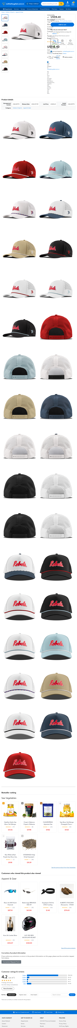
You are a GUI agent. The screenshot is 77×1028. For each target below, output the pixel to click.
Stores (22, 1023)
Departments (8, 9)
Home (3, 12)
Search (72, 995)
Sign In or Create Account (22, 1012)
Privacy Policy (63, 1023)
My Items (68, 9)
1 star (24, 983)
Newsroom (5, 1026)
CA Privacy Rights (64, 1026)
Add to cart (62, 25)
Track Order (49, 1012)
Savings (23, 9)
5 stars (24, 975)
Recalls (42, 1026)
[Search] (61, 4)
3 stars (24, 979)
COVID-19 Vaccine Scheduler (48, 1021)
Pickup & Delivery (45, 9)
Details (64, 53)
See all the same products (68, 948)
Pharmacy (54, 9)
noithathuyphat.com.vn (53, 69)
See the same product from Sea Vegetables (63, 867)
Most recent (11, 995)
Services (16, 9)
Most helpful (34, 995)
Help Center (37, 1012)
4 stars (24, 977)
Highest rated (22, 995)
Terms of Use (62, 1021)
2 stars (24, 981)
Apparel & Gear (19, 12)
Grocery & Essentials (32, 9)
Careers (61, 9)
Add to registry (68, 57)
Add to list (56, 57)
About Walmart (6, 1021)
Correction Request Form (11, 962)
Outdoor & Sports (10, 12)
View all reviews (7, 988)
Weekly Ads (61, 1012)
